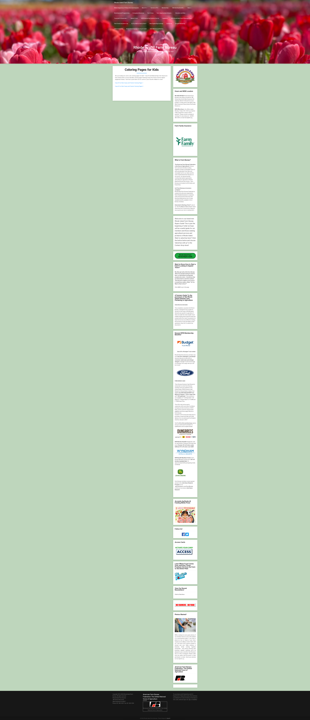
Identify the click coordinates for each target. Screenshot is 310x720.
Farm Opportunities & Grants (164, 13)
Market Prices (134, 18)
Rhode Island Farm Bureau (123, 3)
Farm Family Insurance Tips (121, 23)
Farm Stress (150, 13)
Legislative (165, 18)
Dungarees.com (190, 441)
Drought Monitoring (180, 23)
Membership (165, 7)
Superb (168, 718)
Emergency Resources (138, 13)
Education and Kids (180, 13)
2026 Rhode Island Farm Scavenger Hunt (181, 18)
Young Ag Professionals (120, 18)
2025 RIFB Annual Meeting (156, 28)
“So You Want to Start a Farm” (184, 206)
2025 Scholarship (118, 28)
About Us (144, 7)
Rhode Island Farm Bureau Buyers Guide (136, 28)
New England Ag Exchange (156, 23)
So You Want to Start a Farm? (138, 23)
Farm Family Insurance (181, 195)
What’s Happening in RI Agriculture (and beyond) (126, 7)
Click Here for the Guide (181, 304)
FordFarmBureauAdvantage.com (186, 423)
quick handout (190, 280)
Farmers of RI (154, 7)
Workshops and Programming (121, 13)
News (189, 7)
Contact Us (169, 23)
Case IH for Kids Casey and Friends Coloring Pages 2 (129, 86)
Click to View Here (179, 594)
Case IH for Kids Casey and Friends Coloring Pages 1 (129, 83)
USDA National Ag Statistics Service (150, 18)
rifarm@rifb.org (180, 658)
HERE (178, 287)
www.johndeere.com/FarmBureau (184, 486)
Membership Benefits (177, 7)
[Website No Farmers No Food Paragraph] (185, 606)
